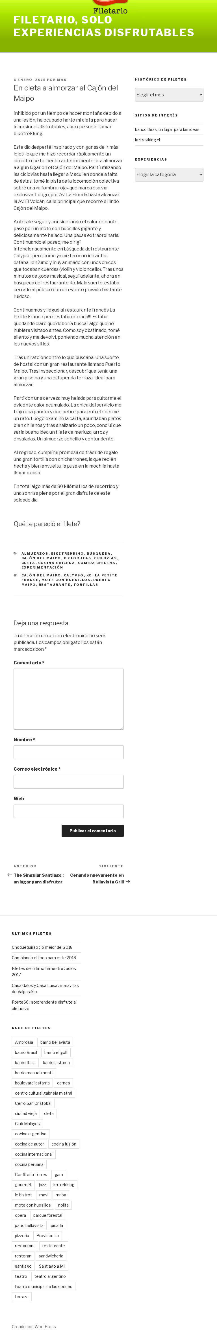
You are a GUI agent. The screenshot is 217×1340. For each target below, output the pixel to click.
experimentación (42, 567)
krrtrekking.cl (147, 139)
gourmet (23, 1184)
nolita (63, 1205)
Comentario (29, 662)
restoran (23, 1255)
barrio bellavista (55, 1042)
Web (19, 798)
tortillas (86, 585)
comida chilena (97, 563)
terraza (22, 1296)
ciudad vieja (26, 1113)
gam (59, 1174)
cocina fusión (63, 1144)
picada (57, 1225)
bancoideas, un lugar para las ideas (167, 129)
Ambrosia (24, 1042)
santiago (23, 1266)
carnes (63, 1082)
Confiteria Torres (31, 1174)
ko (89, 575)
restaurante (55, 585)
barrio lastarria (56, 1062)
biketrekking (67, 554)
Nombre (24, 739)
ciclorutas (78, 558)
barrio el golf (56, 1052)
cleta (28, 563)
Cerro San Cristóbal (33, 1103)
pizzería (22, 1235)
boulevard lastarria (32, 1082)
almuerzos (35, 554)
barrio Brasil (26, 1052)
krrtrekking (63, 1184)
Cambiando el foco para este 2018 (44, 957)
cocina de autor (29, 1144)
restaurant (25, 1245)
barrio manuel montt (34, 1072)
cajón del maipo (41, 558)
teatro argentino (50, 1276)
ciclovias (105, 558)
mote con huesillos (66, 580)
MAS (62, 80)
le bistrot (23, 1194)
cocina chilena (56, 563)
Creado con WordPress (34, 1326)
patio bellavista (29, 1225)
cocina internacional (34, 1154)
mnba (61, 1194)
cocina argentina (30, 1133)
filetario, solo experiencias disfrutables (104, 26)
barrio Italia (25, 1062)
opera (20, 1215)
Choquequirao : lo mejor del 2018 (42, 947)
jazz (42, 1184)
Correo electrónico (37, 769)
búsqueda (99, 554)
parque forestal (47, 1215)
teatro (21, 1276)
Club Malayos (27, 1123)
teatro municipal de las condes (43, 1286)
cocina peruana (29, 1164)
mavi (43, 1194)
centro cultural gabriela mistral (43, 1093)
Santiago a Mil (52, 1266)
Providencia (47, 1235)
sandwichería (51, 1255)
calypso (74, 575)
